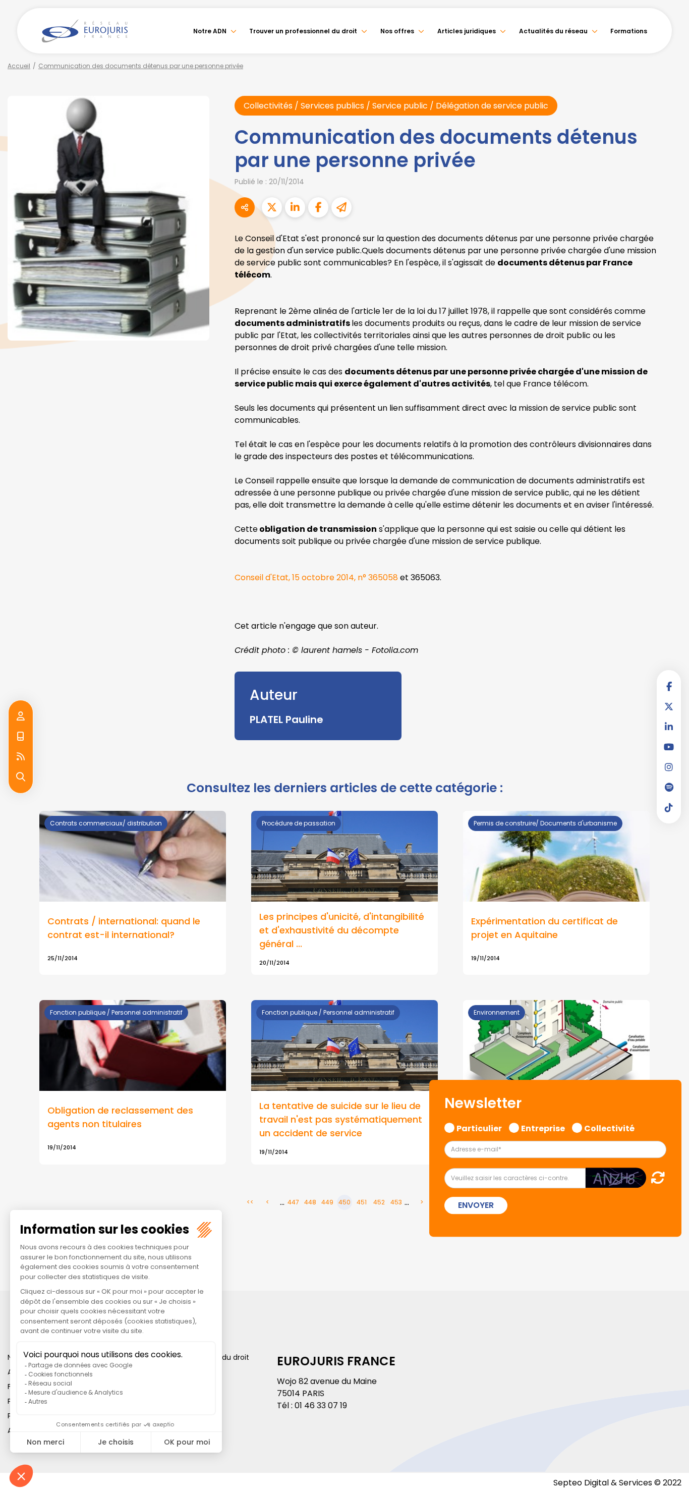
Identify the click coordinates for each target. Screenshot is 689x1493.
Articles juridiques (466, 31)
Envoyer (476, 1205)
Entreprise (543, 1127)
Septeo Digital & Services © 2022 (617, 1482)
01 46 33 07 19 (321, 1405)
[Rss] (21, 757)
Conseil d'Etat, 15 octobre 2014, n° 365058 (316, 577)
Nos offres (397, 31)
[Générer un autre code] (655, 1177)
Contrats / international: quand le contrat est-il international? (123, 928)
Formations (628, 31)
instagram (669, 767)
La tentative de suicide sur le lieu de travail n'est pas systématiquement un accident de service (340, 1119)
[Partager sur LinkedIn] (295, 207)
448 (310, 1202)
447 (293, 1202)
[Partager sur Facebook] (318, 207)
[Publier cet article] (272, 207)
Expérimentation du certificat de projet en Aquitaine (544, 928)
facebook (669, 686)
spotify (669, 787)
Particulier (479, 1127)
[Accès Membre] (21, 716)
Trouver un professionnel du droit (303, 31)
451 (362, 1202)
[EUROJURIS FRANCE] (85, 30)
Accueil (19, 66)
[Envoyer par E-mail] (341, 207)
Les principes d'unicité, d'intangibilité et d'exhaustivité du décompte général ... (341, 930)
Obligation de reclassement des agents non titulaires (120, 1117)
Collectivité (609, 1127)
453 (396, 1202)
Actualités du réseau (553, 31)
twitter (669, 706)
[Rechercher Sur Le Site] (21, 777)
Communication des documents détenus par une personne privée (140, 66)
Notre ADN (209, 31)
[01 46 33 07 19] (21, 737)
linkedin (669, 726)
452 (379, 1202)
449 (327, 1202)
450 (344, 1202)
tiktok (669, 807)
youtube (669, 747)
